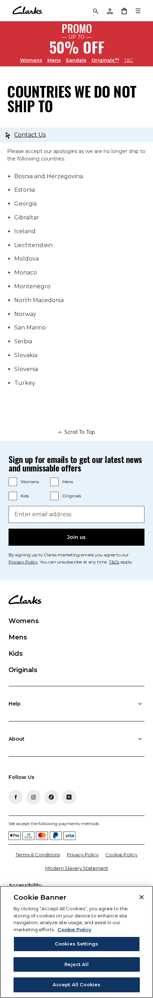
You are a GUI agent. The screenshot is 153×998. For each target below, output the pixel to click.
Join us (76, 537)
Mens (54, 60)
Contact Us (30, 134)
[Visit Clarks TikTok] (51, 797)
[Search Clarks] (95, 10)
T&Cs (114, 562)
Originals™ (105, 60)
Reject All (76, 964)
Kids (25, 495)
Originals (71, 495)
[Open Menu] (138, 10)
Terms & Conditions (38, 854)
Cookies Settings (76, 944)
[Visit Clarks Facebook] (16, 797)
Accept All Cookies (76, 984)
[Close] (141, 897)
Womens (31, 60)
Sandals (76, 60)
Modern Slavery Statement (76, 868)
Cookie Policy (121, 854)
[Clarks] (27, 10)
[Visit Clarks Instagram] (33, 797)
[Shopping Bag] (124, 10)
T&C (128, 60)
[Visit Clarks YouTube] (69, 797)
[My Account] (109, 10)
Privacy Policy (23, 562)
